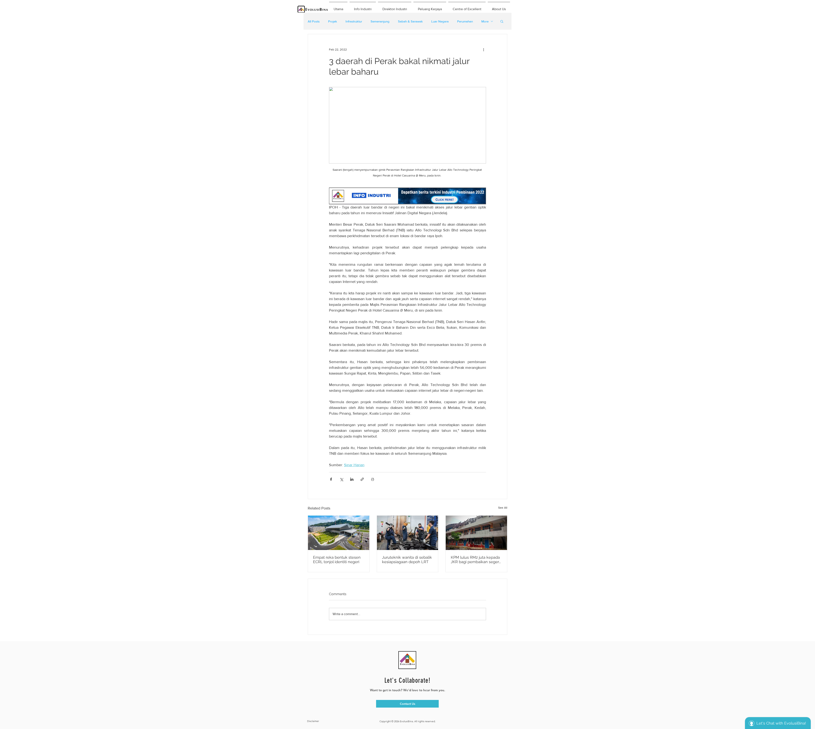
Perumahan (465, 21)
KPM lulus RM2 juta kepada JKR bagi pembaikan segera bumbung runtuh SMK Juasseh (476, 559)
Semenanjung (380, 21)
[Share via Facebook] (331, 479)
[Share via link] (362, 479)
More (485, 21)
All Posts (314, 21)
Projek (332, 21)
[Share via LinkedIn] (352, 479)
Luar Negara (440, 21)
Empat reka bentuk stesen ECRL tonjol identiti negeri (337, 559)
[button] (502, 21)
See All (502, 507)
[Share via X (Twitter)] (341, 479)
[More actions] (483, 49)
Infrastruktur (354, 21)
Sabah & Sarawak (410, 21)
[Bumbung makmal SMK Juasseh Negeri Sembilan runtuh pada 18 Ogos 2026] (476, 533)
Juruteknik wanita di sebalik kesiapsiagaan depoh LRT (407, 559)
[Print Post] (373, 479)
